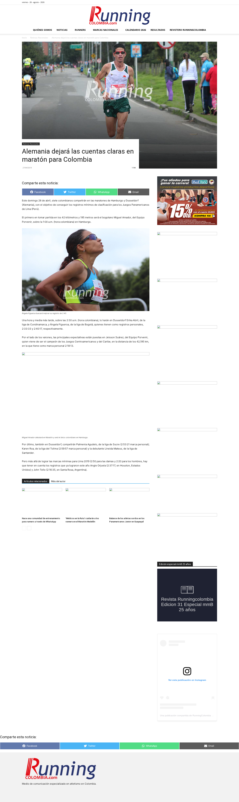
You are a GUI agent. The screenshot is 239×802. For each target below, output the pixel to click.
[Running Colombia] (119, 15)
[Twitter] (209, 2)
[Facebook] (198, 2)
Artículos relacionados (35, 481)
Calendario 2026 (135, 29)
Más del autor (58, 481)
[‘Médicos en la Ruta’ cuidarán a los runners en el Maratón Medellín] (86, 502)
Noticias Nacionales (39, 37)
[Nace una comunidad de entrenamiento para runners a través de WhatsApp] (42, 502)
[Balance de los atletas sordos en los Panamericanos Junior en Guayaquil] (129, 502)
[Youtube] (214, 2)
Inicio (24, 37)
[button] (213, 30)
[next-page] (29, 528)
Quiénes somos (42, 29)
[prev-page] (24, 528)
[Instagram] (203, 2)
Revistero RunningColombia (188, 29)
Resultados (158, 29)
